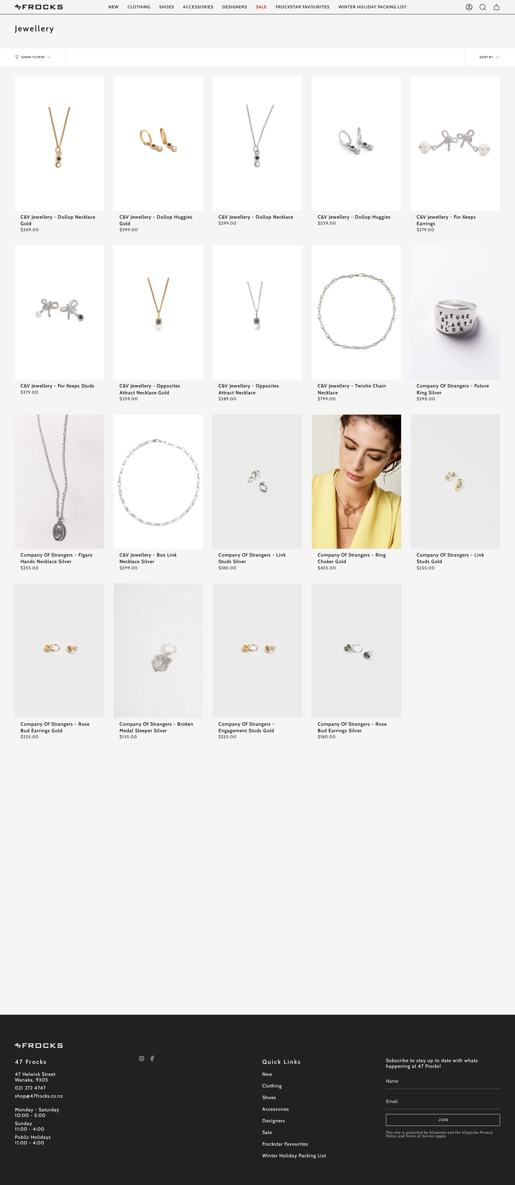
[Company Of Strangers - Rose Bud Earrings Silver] (356, 650)
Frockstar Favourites (285, 1144)
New (267, 1074)
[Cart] (496, 7)
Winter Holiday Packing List (294, 1155)
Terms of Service (420, 1136)
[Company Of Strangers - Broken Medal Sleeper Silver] (158, 650)
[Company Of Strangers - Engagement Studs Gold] (257, 650)
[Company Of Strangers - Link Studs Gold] (455, 482)
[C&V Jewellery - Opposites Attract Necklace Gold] (158, 312)
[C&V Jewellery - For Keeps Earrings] (455, 143)
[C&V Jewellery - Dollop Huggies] (356, 143)
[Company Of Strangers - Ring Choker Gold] (356, 482)
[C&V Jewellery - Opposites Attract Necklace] (257, 312)
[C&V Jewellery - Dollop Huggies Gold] (158, 143)
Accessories (275, 1109)
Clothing (272, 1086)
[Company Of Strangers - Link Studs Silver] (257, 482)
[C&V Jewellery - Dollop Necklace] (257, 143)
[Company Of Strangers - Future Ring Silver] (455, 312)
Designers (273, 1121)
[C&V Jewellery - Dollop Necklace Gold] (59, 143)
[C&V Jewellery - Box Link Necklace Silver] (158, 482)
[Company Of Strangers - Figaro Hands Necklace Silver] (59, 482)
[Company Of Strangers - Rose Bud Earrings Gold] (59, 650)
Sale (267, 1132)
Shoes (269, 1097)
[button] (139, 7)
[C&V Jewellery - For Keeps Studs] (59, 312)
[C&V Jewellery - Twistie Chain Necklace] (356, 312)
